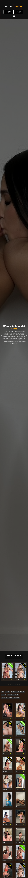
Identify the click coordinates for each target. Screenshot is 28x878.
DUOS (4, 694)
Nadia (17, 806)
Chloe (4, 860)
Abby (17, 771)
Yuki (17, 735)
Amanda (5, 789)
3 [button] (13, 684)
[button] (14, 16)
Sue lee (17, 789)
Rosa (3, 679)
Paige (16, 679)
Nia (16, 824)
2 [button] (10, 684)
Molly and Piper (6, 735)
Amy (17, 753)
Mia (3, 806)
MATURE (16, 698)
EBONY (10, 694)
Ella (17, 860)
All (3, 691)
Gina (4, 842)
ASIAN (7, 691)
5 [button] (17, 684)
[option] (7, 672)
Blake (4, 718)
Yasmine (5, 824)
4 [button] (15, 684)
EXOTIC (16, 694)
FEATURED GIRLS (7, 698)
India (17, 718)
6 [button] (19, 684)
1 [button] (8, 684)
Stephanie (18, 842)
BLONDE (13, 691)
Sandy (4, 753)
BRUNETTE (21, 691)
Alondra (5, 771)
